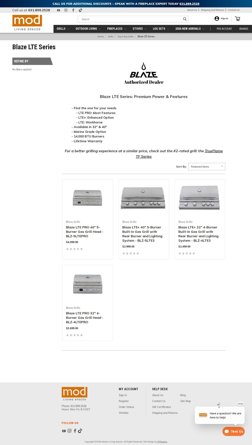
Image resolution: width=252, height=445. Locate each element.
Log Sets (159, 28)
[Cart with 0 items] (237, 18)
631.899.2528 (39, 10)
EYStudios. (163, 441)
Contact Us (234, 9)
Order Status (126, 407)
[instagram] (66, 10)
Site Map (185, 401)
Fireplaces (115, 28)
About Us (192, 9)
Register (124, 401)
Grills (61, 28)
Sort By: (181, 166)
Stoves (138, 28)
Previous (244, 423)
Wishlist (123, 413)
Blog (183, 395)
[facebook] (73, 10)
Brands (243, 28)
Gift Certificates (161, 407)
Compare (85, 209)
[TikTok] (80, 10)
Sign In (224, 18)
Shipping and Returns (212, 9)
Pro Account (224, 28)
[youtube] (58, 10)
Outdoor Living (87, 28)
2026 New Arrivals (188, 28)
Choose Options (87, 217)
